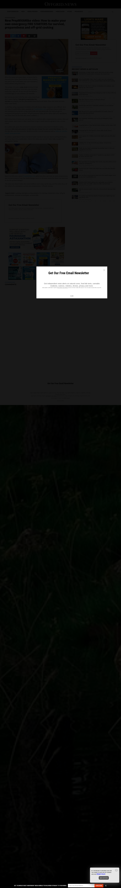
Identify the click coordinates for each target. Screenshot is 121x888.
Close (71, 296)
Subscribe (99, 885)
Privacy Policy (101, 874)
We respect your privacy (62, 287)
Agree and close (104, 878)
